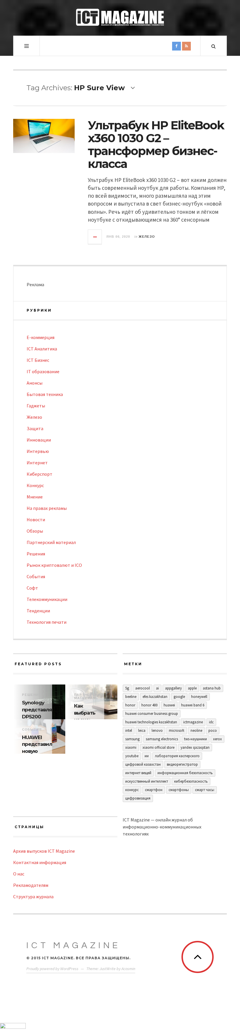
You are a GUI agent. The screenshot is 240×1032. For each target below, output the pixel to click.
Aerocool (142, 688)
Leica (141, 730)
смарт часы (204, 789)
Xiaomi (130, 747)
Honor (130, 705)
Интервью (38, 451)
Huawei (169, 705)
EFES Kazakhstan (155, 696)
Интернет (37, 462)
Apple (192, 688)
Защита (35, 428)
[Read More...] (95, 237)
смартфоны (179, 789)
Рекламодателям (30, 885)
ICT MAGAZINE (73, 945)
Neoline (196, 730)
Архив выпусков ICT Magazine (44, 851)
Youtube (131, 755)
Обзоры (35, 531)
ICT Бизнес (38, 360)
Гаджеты (36, 406)
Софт (32, 588)
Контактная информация (39, 862)
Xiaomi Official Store (158, 747)
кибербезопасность (191, 781)
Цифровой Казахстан (143, 764)
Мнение (35, 497)
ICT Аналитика (42, 349)
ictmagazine (193, 722)
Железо (147, 236)
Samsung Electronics (162, 738)
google (179, 696)
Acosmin (128, 968)
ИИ (147, 755)
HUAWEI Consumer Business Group (151, 713)
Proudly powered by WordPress (52, 968)
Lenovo (157, 730)
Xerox (217, 738)
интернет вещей (138, 772)
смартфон (153, 789)
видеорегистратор (182, 764)
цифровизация (137, 798)
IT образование (43, 371)
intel (128, 730)
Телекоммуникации (47, 599)
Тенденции (38, 611)
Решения (36, 554)
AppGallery (173, 688)
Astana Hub (212, 688)
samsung (132, 738)
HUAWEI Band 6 (192, 705)
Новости (36, 519)
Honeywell (199, 696)
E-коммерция (40, 337)
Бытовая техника (45, 394)
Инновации (39, 440)
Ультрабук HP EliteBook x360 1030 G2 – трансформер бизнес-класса (156, 144)
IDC (211, 722)
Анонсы (34, 383)
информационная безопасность (185, 772)
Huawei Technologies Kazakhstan (151, 722)
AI (157, 688)
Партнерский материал (51, 542)
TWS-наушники (195, 738)
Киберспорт (39, 474)
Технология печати (46, 622)
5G (127, 688)
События (36, 576)
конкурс (132, 789)
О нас (18, 874)
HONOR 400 (149, 705)
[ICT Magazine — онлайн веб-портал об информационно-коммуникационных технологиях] (120, 17)
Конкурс (35, 485)
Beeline (130, 696)
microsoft (176, 730)
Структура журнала (33, 896)
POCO (212, 730)
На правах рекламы (47, 508)
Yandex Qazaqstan (195, 747)
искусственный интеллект (146, 781)
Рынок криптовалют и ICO (54, 565)
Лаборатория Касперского (177, 755)
